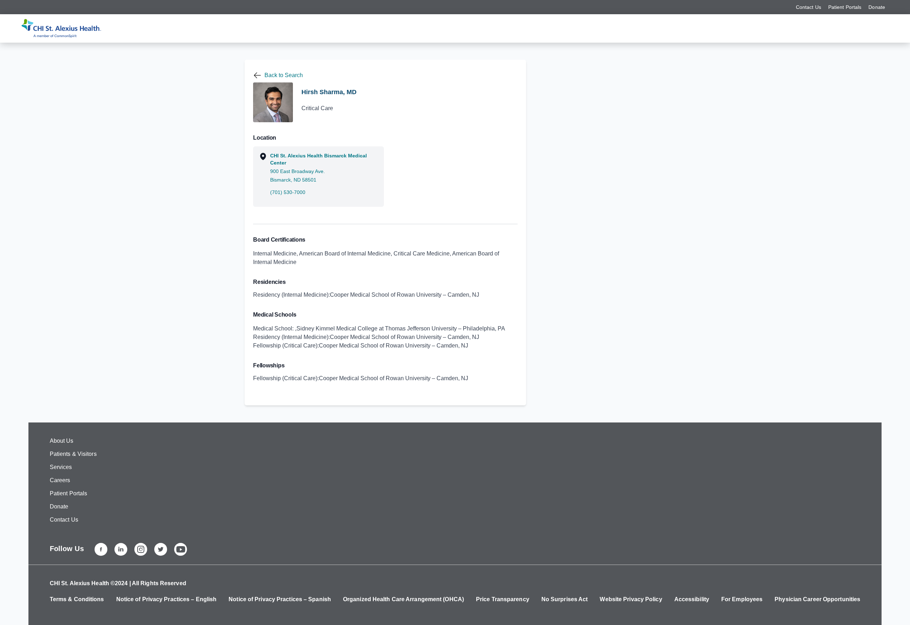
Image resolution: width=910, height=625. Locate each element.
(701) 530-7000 (287, 192)
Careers (60, 480)
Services (61, 467)
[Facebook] (101, 549)
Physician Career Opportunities (817, 599)
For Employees (741, 599)
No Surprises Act (564, 599)
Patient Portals (845, 7)
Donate (876, 7)
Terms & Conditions (77, 599)
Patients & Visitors (73, 454)
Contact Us (808, 7)
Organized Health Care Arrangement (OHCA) (403, 599)
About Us (62, 441)
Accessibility (691, 599)
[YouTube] (180, 549)
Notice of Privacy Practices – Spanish (280, 599)
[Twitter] (160, 549)
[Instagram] (140, 549)
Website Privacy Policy (631, 599)
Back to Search (283, 75)
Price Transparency (502, 599)
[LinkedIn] (120, 549)
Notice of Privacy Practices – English (166, 599)
